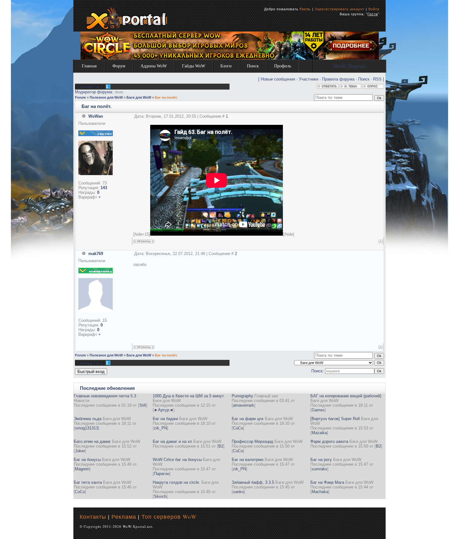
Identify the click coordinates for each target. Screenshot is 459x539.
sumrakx (319, 469)
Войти (373, 9)
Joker (80, 450)
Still (142, 405)
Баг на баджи (165, 418)
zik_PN (160, 428)
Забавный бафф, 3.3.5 (253, 482)
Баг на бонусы (87, 459)
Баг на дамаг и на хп (172, 441)
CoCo (238, 428)
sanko (238, 491)
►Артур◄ (163, 410)
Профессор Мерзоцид (252, 441)
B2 (220, 446)
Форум (118, 66)
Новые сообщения (278, 79)
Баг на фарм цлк (248, 418)
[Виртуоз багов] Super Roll (335, 418)
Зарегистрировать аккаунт (339, 9)
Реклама (123, 516)
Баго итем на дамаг (92, 441)
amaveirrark (243, 405)
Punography (242, 396)
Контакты (93, 516)
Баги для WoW (138, 97)
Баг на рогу (321, 459)
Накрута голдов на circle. (176, 482)
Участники (308, 79)
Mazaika (319, 432)
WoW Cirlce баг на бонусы (177, 459)
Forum (80, 97)
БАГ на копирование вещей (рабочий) (345, 396)
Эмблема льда (87, 418)
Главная (89, 66)
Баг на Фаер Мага (327, 482)
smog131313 (86, 428)
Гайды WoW (193, 66)
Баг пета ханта (88, 482)
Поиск (253, 66)
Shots (119, 92)
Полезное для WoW (106, 97)
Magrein (82, 469)
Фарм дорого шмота (329, 441)
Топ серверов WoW (169, 516)
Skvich (160, 496)
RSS (377, 79)
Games (318, 410)
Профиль (282, 66)
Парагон (161, 473)
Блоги (226, 66)
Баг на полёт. (166, 97)
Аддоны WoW (154, 66)
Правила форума (338, 79)
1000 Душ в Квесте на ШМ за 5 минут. (189, 396)
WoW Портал (349, 66)
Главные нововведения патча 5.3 (105, 396)
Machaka (320, 491)
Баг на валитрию (248, 459)
